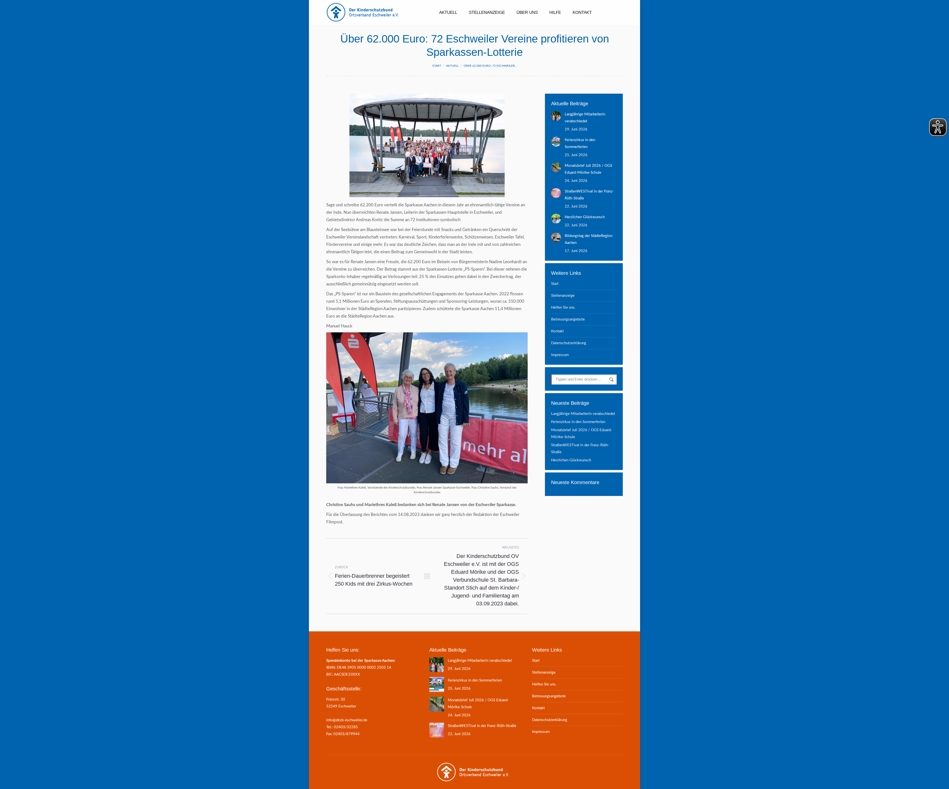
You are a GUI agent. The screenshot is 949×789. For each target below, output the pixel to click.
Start (555, 284)
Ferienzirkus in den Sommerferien (580, 143)
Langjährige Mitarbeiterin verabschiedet (585, 117)
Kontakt (557, 331)
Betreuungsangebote (568, 319)
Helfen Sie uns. (563, 307)
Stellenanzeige (563, 296)
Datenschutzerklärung (568, 343)
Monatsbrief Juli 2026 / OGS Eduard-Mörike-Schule (588, 169)
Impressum (560, 355)
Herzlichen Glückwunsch (585, 217)
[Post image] (556, 116)
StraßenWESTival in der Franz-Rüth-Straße (589, 195)
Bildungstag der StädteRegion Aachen (588, 239)
